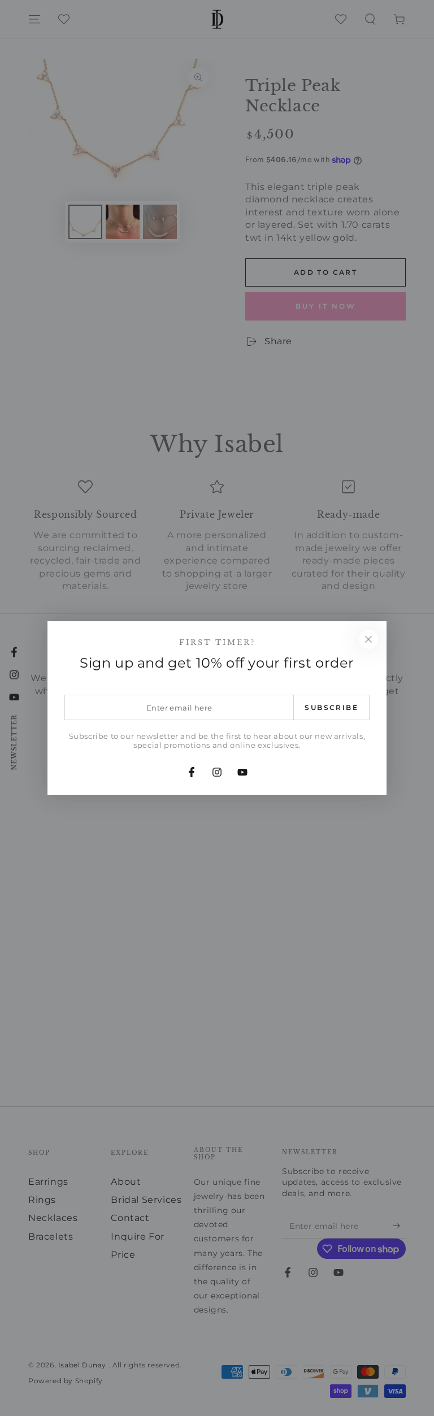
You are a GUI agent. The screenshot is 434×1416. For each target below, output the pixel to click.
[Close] (368, 639)
